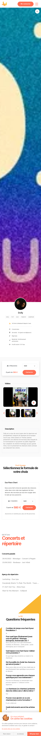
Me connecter (25, 4)
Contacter (29, 372)
